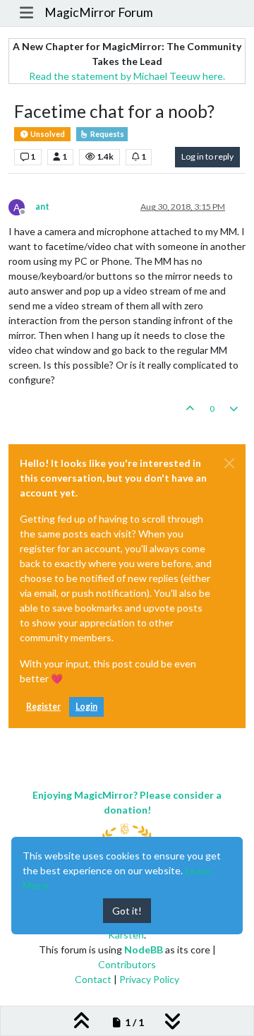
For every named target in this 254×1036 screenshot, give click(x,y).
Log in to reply (207, 156)
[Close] (229, 463)
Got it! (127, 911)
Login (86, 706)
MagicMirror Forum (98, 12)
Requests (106, 134)
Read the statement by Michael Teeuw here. (127, 76)
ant (42, 206)
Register (43, 706)
